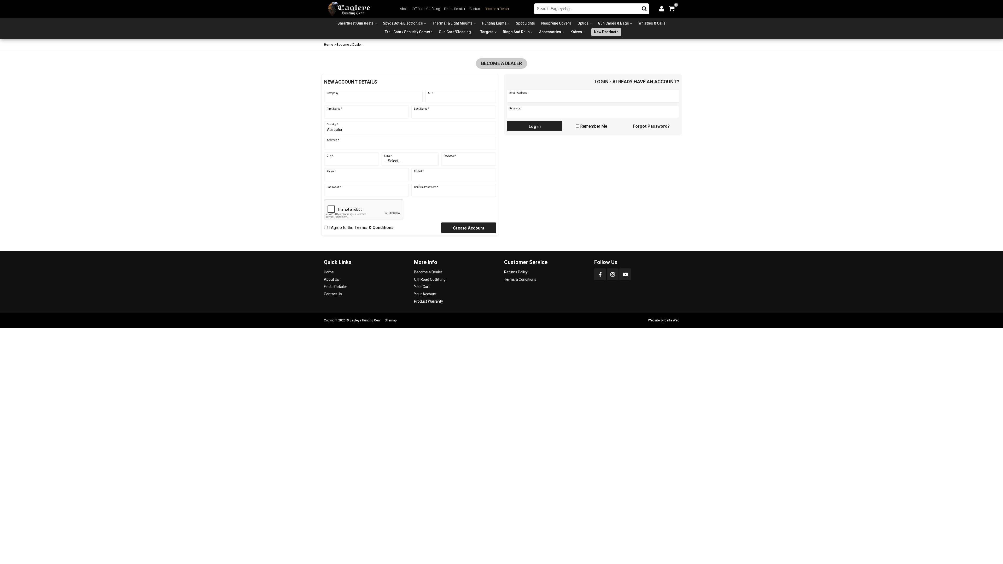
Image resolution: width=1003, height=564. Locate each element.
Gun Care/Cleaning (455, 32)
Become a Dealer (497, 9)
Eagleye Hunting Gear (365, 320)
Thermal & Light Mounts (452, 23)
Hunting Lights (494, 23)
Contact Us (333, 294)
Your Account (425, 294)
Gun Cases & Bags (613, 23)
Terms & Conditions (374, 227)
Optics (583, 23)
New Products (606, 32)
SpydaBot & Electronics (403, 23)
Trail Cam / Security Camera (409, 32)
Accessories (550, 32)
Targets (486, 32)
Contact (475, 9)
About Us (331, 279)
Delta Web (671, 320)
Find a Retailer (454, 9)
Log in (535, 126)
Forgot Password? (651, 126)
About (404, 9)
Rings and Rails (516, 32)
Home (328, 44)
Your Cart (422, 287)
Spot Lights (525, 23)
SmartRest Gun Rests (355, 23)
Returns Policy (516, 272)
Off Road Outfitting (426, 9)
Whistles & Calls (652, 23)
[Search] (644, 7)
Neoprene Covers (556, 23)
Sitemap (390, 320)
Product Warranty (428, 301)
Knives (576, 32)
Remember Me (593, 126)
